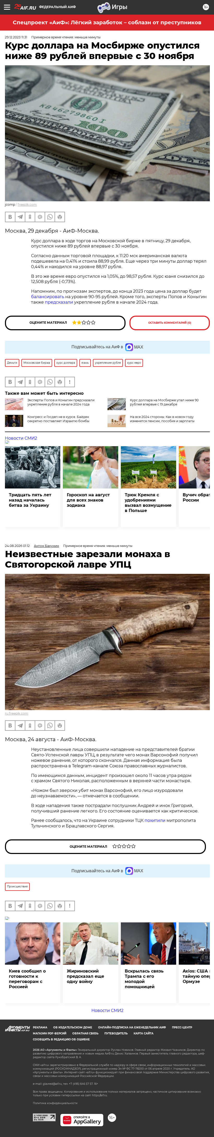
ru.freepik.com (16, 713)
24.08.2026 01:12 (17, 546)
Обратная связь (85, 1033)
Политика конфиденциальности (55, 1103)
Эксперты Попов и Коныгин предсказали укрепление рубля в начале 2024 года (60, 402)
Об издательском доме (72, 1027)
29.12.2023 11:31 (16, 37)
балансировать (47, 296)
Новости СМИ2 (21, 438)
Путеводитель (116, 1033)
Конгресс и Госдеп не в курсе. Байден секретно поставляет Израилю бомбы (58, 419)
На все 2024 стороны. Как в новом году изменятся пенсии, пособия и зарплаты (162, 419)
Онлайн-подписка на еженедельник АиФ (132, 1027)
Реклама (40, 1027)
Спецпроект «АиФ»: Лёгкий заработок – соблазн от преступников (107, 22)
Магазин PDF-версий (49, 1033)
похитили (156, 820)
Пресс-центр (182, 1027)
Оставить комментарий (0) (169, 323)
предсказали (59, 302)
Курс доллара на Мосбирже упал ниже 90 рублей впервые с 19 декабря (164, 402)
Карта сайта (143, 1033)
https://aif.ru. (100, 1095)
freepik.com (27, 205)
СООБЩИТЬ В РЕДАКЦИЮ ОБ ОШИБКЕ (61, 1039)
